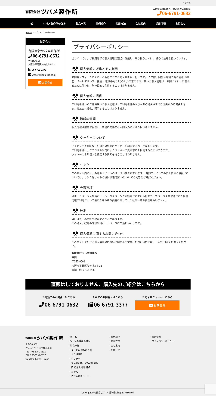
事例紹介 (101, 23)
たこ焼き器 (76, 354)
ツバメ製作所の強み (54, 23)
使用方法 (121, 23)
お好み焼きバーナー (81, 376)
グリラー (75, 359)
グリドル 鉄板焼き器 (81, 350)
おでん (74, 372)
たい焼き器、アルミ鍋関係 (84, 363)
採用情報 (161, 23)
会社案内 (141, 23)
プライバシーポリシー (163, 341)
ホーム (188, 3)
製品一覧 (81, 23)
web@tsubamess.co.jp (44, 75)
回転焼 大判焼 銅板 (80, 367)
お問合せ (181, 23)
